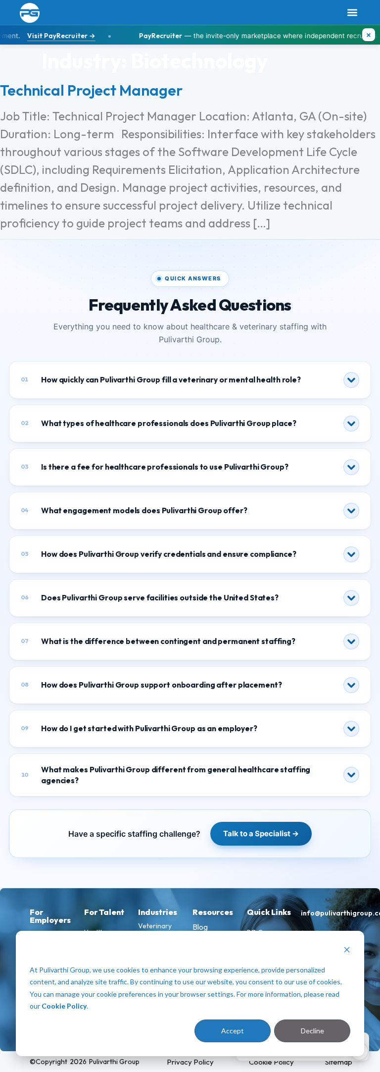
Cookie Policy (64, 1006)
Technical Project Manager (91, 90)
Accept (232, 1030)
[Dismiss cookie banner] (346, 951)
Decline (312, 1030)
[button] (352, 12)
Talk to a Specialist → (261, 833)
